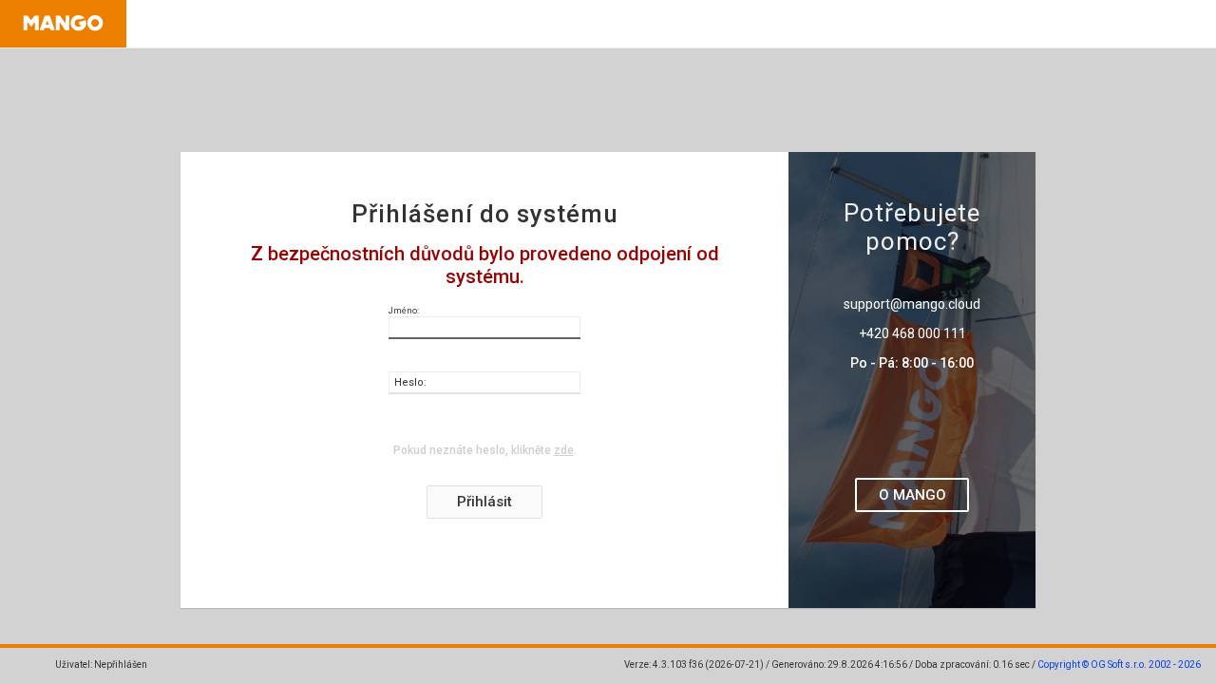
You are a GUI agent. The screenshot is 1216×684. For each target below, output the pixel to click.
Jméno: (404, 310)
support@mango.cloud (912, 304)
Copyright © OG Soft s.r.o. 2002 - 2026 (1119, 664)
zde (564, 450)
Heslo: (410, 382)
